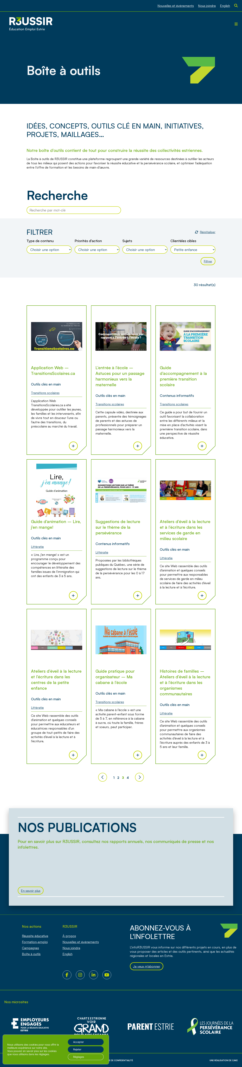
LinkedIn (95, 974)
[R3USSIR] (30, 24)
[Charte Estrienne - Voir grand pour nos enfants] (210, 1026)
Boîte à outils (31, 954)
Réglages (78, 1056)
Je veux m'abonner (146, 966)
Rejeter (77, 1049)
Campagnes (30, 948)
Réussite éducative (35, 936)
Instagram (82, 974)
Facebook (69, 974)
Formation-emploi (35, 942)
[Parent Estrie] (150, 1026)
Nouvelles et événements (175, 6)
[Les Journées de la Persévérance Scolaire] (91, 1026)
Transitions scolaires (45, 393)
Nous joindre (207, 6)
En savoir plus (30, 891)
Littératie (37, 547)
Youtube (109, 974)
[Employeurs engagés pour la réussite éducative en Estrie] (31, 1026)
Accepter (78, 1041)
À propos (69, 936)
